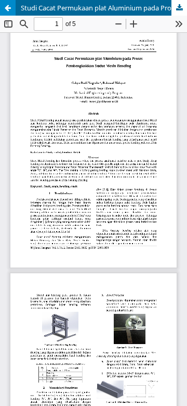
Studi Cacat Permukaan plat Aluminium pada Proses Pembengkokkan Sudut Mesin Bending (104, 7)
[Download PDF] (179, 8)
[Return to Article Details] (8, 8)
